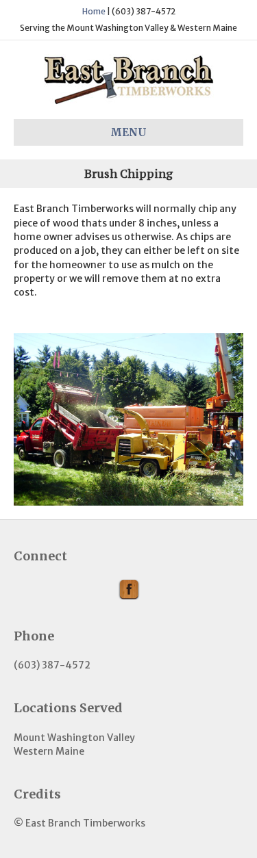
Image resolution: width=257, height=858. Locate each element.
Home (94, 11)
